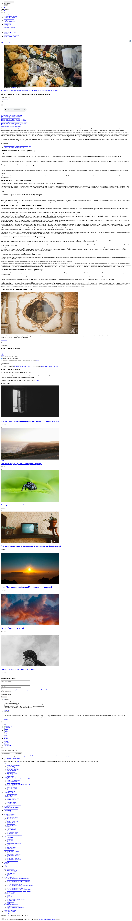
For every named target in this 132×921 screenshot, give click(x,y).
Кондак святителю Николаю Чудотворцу (11, 116)
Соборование (10, 902)
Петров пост (10, 874)
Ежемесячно (15, 358)
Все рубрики (7, 25)
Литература (10, 839)
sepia (7, 99)
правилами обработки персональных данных (35, 756)
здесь (37, 360)
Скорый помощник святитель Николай (14, 147)
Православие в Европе (13, 856)
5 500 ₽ (2, 355)
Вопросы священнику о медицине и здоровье (18, 891)
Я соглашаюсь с (11, 365)
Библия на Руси (11, 774)
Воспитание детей (8, 796)
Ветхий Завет (10, 766)
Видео (5, 866)
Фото (5, 865)
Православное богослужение (11, 35)
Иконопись (10, 840)
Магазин (6, 737)
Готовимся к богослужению (11, 904)
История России (11, 824)
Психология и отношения (10, 17)
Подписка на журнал (9, 27)
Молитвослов (7, 23)
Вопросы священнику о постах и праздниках (18, 784)
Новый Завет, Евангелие (13, 765)
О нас (5, 735)
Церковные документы (10, 910)
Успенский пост (11, 873)
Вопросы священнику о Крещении (16, 888)
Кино (8, 844)
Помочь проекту (5, 363)
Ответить (6, 710)
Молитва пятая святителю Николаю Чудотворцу (13, 123)
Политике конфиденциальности (46, 919)
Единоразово (6, 358)
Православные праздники (24, 90)
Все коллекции (7, 37)
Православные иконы (9, 785)
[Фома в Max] (5, 733)
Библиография (10, 776)
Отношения (7, 806)
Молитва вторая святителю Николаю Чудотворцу (13, 119)
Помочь (6, 8)
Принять (58, 919)
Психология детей (11, 799)
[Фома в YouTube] (6, 730)
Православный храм (9, 792)
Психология (7, 826)
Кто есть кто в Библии (12, 768)
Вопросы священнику (9, 21)
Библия (5, 763)
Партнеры (6, 744)
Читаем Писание (11, 772)
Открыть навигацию (8, 2)
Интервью (6, 862)
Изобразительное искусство (14, 843)
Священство (10, 903)
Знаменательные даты (12, 821)
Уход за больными (11, 829)
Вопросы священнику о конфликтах (16, 886)
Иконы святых (10, 789)
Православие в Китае (12, 861)
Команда (6, 741)
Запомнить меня (6, 694)
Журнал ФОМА (5, 90)
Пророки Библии (11, 770)
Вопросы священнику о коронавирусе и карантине (20, 885)
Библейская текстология (13, 769)
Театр (8, 846)
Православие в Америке (13, 851)
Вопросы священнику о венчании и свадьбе (18, 880)
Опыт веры (10, 815)
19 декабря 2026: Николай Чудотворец (11, 126)
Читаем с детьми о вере (10, 36)
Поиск (5, 5)
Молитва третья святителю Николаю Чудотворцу (13, 120)
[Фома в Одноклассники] (8, 726)
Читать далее (4, 340)
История (6, 819)
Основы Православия (9, 14)
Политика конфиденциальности (12, 758)
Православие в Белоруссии (14, 854)
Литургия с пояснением (13, 906)
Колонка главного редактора (11, 807)
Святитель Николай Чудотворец (50, 90)
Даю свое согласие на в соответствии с (30, 366)
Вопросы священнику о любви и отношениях (19, 889)
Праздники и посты (9, 869)
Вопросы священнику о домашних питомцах (18, 882)
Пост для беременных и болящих (15, 876)
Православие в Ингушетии (14, 858)
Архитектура (10, 837)
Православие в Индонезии (14, 859)
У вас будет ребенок (12, 803)
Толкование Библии (12, 773)
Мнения (6, 863)
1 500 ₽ (2, 353)
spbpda (14, 87)
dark (4, 99)
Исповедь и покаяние (12, 897)
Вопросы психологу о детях (14, 805)
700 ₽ (2, 351)
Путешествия (7, 810)
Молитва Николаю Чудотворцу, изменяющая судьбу (17, 146)
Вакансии (6, 742)
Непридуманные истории (10, 16)
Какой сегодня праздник (10, 32)
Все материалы (8, 24)
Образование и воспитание (11, 809)
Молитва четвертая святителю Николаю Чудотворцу (14, 122)
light (2, 99)
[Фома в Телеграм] (7, 727)
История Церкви (11, 822)
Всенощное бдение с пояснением (15, 907)
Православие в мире (9, 850)
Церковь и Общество (9, 911)
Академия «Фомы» (9, 19)
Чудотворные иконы (12, 791)
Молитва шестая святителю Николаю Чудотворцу (14, 124)
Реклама (6, 738)
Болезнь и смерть (11, 828)
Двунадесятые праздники (13, 780)
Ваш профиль (7, 3)
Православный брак (12, 833)
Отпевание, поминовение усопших (16, 899)
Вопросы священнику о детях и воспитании (18, 800)
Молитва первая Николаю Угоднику (10, 118)
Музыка (9, 841)
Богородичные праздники (13, 783)
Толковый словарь (11, 847)
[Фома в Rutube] (6, 731)
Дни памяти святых (36, 90)
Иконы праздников (12, 788)
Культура (6, 836)
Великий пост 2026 (12, 871)
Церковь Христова (8, 908)
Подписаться (19, 753)
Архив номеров (8, 745)
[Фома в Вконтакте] (7, 725)
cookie (17, 761)
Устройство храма (11, 795)
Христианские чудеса (12, 817)
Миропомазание (11, 900)
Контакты (6, 739)
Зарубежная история (12, 825)
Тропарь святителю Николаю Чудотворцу (11, 115)
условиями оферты (16, 365)
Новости (6, 20)
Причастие (9, 896)
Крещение (9, 895)
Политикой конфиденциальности (49, 366)
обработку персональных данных (22, 366)
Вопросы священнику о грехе (14, 884)
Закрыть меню (4, 9)
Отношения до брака (12, 832)
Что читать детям (11, 802)
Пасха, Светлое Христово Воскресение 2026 (18, 779)
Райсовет (6, 33)
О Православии (11, 818)
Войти (11, 42)
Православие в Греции (13, 855)
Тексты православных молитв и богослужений (16, 913)
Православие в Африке (13, 852)
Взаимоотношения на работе (14, 835)
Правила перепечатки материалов (12, 759)
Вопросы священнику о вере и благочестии (18, 878)
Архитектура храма (12, 794)
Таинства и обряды (9, 893)
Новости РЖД (7, 811)
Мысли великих (11, 848)
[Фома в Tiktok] (6, 729)
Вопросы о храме (11, 892)
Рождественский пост (12, 870)
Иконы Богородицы (12, 787)
